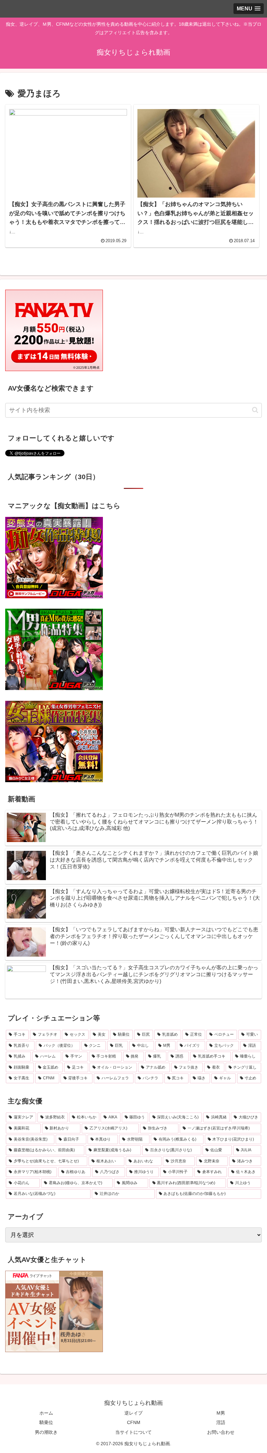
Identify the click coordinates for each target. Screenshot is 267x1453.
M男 (221, 1413)
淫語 (220, 1422)
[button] (255, 410)
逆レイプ (133, 1413)
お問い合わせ (220, 1432)
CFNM (133, 1422)
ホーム (46, 1413)
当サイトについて (133, 1432)
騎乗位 (46, 1422)
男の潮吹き (46, 1432)
